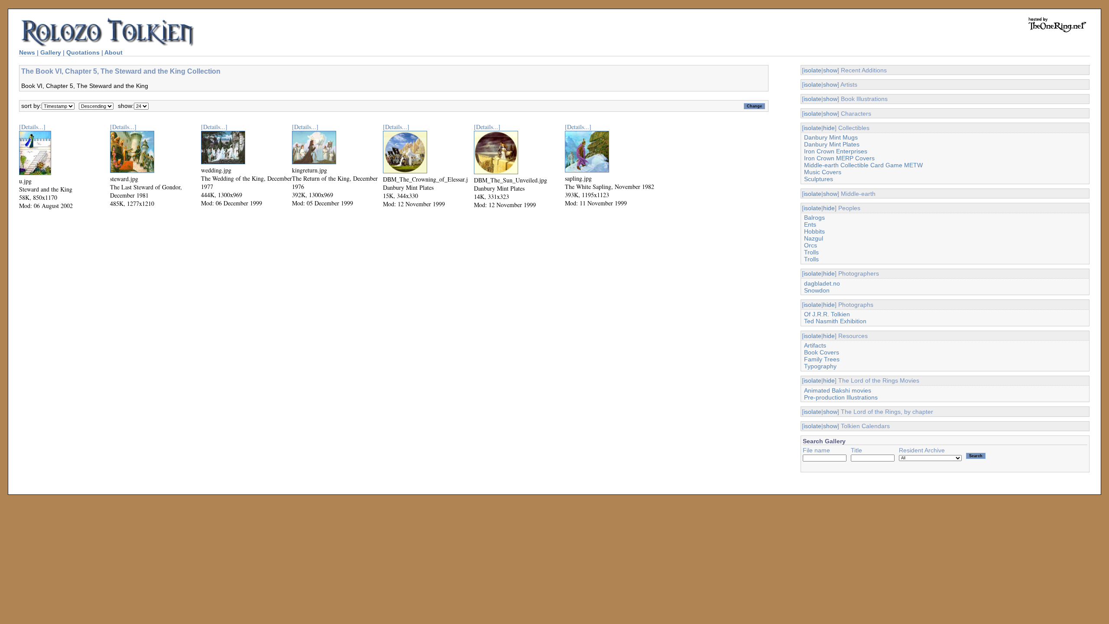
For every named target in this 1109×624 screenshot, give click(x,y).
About (113, 52)
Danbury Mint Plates (831, 144)
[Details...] (32, 127)
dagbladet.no (822, 283)
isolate (812, 70)
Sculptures (818, 179)
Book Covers (821, 352)
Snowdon (817, 290)
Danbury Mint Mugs (831, 137)
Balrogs (814, 217)
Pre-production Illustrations (841, 397)
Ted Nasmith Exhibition (835, 321)
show (830, 70)
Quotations (83, 52)
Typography (820, 366)
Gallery (50, 52)
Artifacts (815, 345)
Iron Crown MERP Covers (839, 158)
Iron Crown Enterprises (835, 151)
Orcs (810, 245)
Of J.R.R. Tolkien (827, 314)
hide (829, 127)
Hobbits (814, 231)
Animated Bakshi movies (837, 390)
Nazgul (813, 238)
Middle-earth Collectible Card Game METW (863, 165)
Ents (810, 224)
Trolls (811, 252)
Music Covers (822, 172)
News (27, 52)
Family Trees (822, 359)
